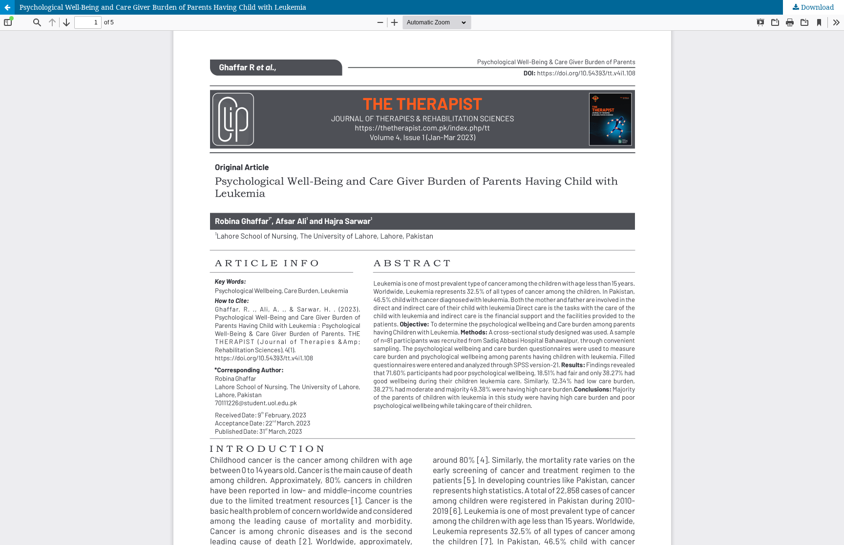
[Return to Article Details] (7, 7)
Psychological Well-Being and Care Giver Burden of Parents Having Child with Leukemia (163, 7)
